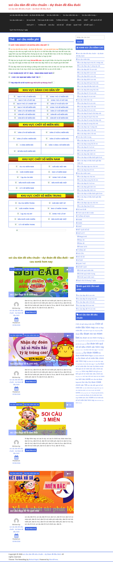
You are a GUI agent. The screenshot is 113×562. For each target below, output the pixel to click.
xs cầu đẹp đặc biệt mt (87, 154)
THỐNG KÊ (42, 25)
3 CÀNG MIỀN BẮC (27, 145)
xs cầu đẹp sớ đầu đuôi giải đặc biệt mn (89, 198)
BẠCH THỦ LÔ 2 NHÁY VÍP (26, 104)
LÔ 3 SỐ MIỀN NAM (27, 188)
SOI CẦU (51, 25)
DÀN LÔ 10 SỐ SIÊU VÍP (59, 104)
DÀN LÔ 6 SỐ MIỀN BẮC (26, 111)
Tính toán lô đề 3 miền (45, 20)
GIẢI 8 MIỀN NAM (26, 172)
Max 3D (81, 240)
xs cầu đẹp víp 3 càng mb (88, 127)
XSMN (79, 20)
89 (70, 474)
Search (79, 42)
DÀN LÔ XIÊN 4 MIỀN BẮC (59, 139)
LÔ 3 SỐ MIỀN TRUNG (26, 225)
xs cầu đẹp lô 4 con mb (24, 363)
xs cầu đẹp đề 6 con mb (87, 76)
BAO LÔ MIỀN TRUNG (59, 208)
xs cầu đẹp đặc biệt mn (87, 190)
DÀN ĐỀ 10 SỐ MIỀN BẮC (59, 118)
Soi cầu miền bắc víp (70, 15)
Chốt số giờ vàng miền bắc (85, 324)
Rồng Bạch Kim (79, 376)
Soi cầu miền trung (88, 15)
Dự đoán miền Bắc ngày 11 (91, 350)
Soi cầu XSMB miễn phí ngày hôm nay (92, 388)
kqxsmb (100, 371)
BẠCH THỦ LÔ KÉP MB (26, 100)
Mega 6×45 (83, 236)
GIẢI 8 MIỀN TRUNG (26, 208)
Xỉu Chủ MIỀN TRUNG (27, 203)
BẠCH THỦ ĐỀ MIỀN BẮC (27, 107)
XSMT (86, 20)
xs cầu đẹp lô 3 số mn (86, 183)
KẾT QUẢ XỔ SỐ (96, 20)
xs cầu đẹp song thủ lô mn (88, 180)
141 (69, 270)
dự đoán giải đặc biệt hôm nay (92, 340)
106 (69, 405)
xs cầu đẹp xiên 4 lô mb (87, 107)
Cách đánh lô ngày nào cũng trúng (91, 330)
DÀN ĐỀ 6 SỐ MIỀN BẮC (59, 114)
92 (70, 335)
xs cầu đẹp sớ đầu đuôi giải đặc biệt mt (89, 162)
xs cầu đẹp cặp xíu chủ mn (88, 203)
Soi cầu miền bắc (53, 15)
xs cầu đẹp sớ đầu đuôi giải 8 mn (90, 193)
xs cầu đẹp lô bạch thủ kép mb (90, 113)
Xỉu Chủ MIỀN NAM (27, 167)
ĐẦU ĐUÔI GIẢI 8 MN (27, 183)
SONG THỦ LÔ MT (59, 214)
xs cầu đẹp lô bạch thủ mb (88, 117)
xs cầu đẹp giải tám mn (87, 187)
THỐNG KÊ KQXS (62, 20)
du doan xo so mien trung (91, 337)
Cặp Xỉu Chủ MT (26, 214)
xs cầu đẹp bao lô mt (86, 170)
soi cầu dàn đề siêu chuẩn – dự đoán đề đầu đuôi (44, 5)
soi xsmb (97, 390)
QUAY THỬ (77, 25)
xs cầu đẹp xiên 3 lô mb (87, 130)
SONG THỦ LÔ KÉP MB (59, 100)
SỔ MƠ (68, 25)
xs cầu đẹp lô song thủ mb (88, 123)
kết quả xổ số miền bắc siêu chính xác (89, 374)
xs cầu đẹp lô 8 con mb (24, 294)
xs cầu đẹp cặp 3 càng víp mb (89, 66)
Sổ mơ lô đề (31, 20)
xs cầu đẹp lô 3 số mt (86, 147)
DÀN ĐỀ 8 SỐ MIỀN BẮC (26, 118)
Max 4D (81, 243)
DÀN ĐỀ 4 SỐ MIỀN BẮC (26, 114)
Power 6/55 (83, 247)
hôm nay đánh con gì (90, 371)
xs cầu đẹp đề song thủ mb (88, 90)
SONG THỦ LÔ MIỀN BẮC (59, 97)
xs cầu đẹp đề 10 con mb (88, 69)
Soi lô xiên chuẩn (90, 390)
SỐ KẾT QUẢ (88, 25)
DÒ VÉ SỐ (60, 25)
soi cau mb (87, 376)
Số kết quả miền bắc (86, 270)
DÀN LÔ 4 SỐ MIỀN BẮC (59, 111)
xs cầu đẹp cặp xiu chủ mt (88, 166)
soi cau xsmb (85, 379)
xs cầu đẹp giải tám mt (87, 151)
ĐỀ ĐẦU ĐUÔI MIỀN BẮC (27, 151)
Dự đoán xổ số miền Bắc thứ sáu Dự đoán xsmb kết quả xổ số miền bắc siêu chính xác (90, 366)
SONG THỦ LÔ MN (59, 177)
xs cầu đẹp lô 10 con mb (24, 510)
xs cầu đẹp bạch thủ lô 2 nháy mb (91, 63)
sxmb (78, 393)
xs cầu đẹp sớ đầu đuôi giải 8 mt (90, 157)
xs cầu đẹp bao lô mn (86, 206)
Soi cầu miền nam (16, 20)
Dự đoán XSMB (91, 352)
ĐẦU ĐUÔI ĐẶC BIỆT (59, 183)
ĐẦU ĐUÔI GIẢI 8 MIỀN (26, 219)
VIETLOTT (30, 25)
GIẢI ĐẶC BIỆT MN (59, 167)
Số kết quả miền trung (87, 274)
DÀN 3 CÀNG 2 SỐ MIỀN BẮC (59, 145)
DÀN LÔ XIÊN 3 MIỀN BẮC (26, 139)
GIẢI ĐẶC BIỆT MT (59, 203)
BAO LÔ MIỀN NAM (59, 172)
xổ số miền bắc (98, 398)
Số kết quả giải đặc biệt (85, 393)
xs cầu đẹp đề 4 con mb (87, 73)
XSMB (72, 20)
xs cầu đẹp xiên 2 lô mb (87, 134)
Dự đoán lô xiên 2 (79, 349)
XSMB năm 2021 (83, 398)
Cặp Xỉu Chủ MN (27, 177)
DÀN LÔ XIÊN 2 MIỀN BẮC (59, 132)
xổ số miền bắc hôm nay (85, 400)
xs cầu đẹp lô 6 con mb (24, 432)
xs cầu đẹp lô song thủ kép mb (90, 120)
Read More (30, 312)
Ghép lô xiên (78, 371)
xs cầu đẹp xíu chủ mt (87, 140)
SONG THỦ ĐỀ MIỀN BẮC (59, 107)
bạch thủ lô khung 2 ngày (19, 30)
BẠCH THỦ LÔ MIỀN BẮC (27, 97)
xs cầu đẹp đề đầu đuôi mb (88, 86)
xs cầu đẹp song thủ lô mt (88, 144)
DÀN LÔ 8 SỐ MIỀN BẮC (26, 132)
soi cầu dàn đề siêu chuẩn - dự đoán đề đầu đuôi (16, 312)
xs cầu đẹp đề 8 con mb (87, 79)
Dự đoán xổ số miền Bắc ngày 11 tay (87, 364)
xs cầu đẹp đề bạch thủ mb (88, 83)
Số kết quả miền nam (86, 277)
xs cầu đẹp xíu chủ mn (87, 177)
